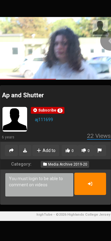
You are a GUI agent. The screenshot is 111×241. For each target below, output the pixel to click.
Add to (49, 150)
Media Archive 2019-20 (67, 164)
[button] (47, 110)
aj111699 (44, 119)
